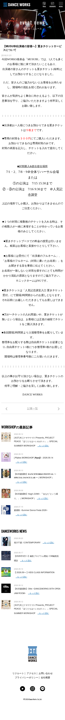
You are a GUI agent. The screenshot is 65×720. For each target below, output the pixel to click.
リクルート (18, 673)
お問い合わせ (46, 673)
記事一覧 (32, 408)
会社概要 (45, 677)
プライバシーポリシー (26, 677)
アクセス (31, 673)
